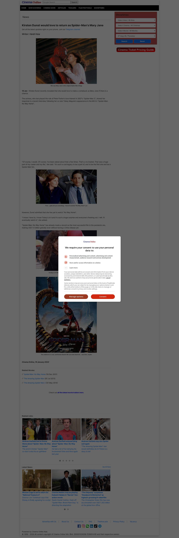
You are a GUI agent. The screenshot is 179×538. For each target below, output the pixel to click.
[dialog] (89, 269)
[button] (89, 268)
